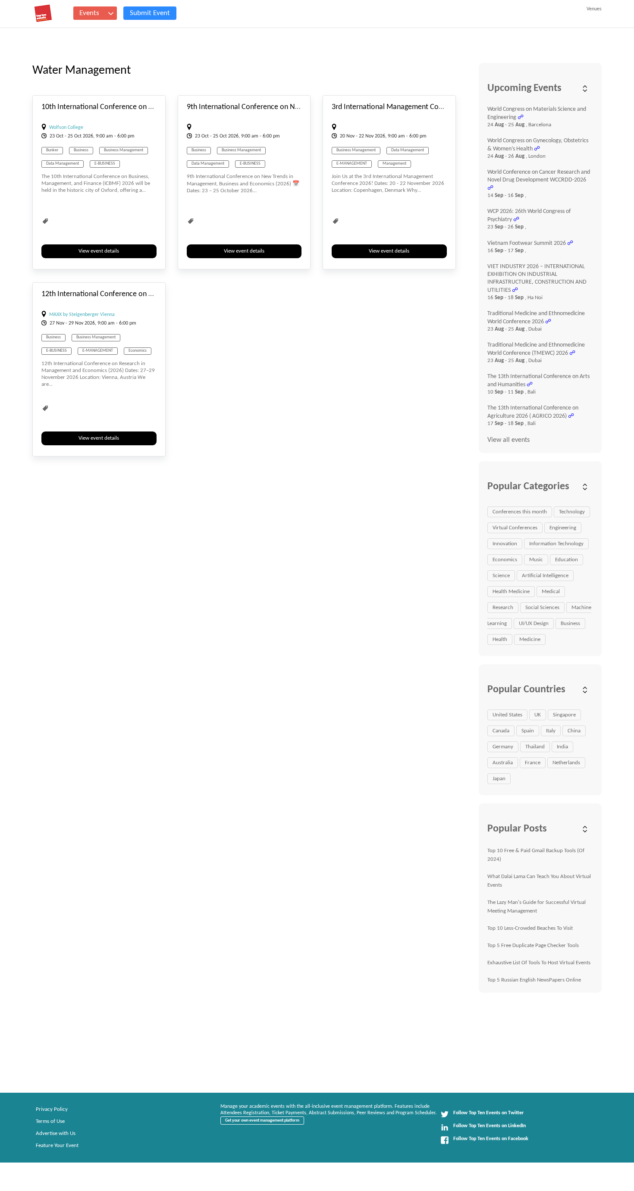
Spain (527, 731)
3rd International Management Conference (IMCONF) (415, 107)
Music (536, 560)
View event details (98, 251)
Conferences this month (520, 512)
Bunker (52, 150)
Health (500, 639)
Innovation (505, 544)
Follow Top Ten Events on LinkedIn (489, 1125)
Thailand (535, 747)
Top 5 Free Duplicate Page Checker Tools (533, 945)
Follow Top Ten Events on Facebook (490, 1138)
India (562, 747)
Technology (572, 512)
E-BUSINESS (104, 163)
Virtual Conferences (515, 528)
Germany (503, 747)
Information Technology (556, 544)
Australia (503, 763)
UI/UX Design (534, 623)
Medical (551, 591)
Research (503, 607)
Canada (501, 731)
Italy (551, 731)
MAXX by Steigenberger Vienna (82, 314)
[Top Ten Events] (43, 13)
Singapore (564, 715)
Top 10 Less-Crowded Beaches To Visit (530, 928)
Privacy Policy (52, 1109)
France (532, 763)
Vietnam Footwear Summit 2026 (526, 243)
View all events (508, 440)
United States (507, 715)
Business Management (123, 150)
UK (537, 715)
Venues (594, 9)
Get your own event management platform (262, 1120)
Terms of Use (50, 1121)
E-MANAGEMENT (351, 163)
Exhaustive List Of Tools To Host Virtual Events (538, 963)
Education (566, 560)
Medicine (529, 639)
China (574, 731)
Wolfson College (66, 127)
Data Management (62, 163)
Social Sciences (542, 607)
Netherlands (566, 763)
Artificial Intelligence (545, 575)
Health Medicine (511, 591)
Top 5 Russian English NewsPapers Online (534, 980)
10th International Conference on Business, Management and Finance (150, 107)
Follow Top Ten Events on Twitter (488, 1113)
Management (394, 163)
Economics (138, 350)
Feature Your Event (57, 1145)
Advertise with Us (55, 1133)
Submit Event (150, 13)
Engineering (562, 528)
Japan (499, 778)
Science (501, 575)
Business (81, 150)
